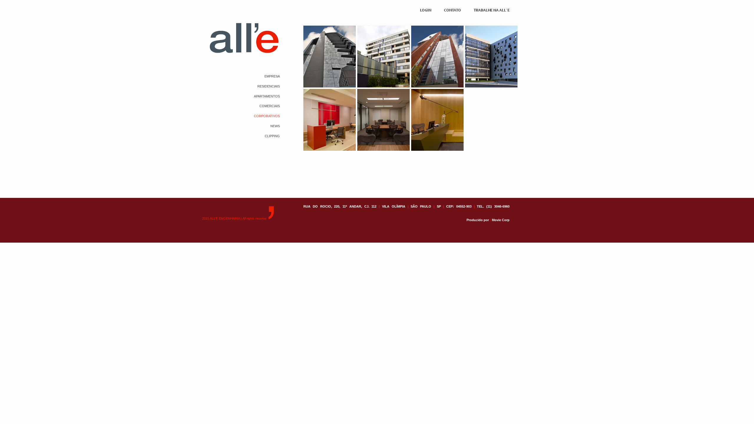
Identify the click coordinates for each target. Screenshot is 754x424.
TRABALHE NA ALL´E (492, 10)
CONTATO (452, 10)
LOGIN (425, 10)
